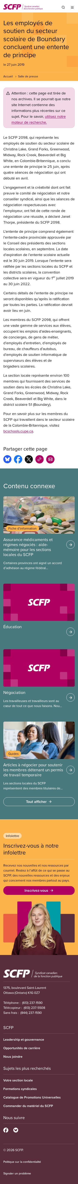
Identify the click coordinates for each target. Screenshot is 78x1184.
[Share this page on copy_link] (39, 460)
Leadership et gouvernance (23, 1039)
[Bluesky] (15, 1129)
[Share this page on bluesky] (7, 460)
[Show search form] (63, 7)
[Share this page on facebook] (18, 460)
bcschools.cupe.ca (18, 431)
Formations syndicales (20, 1088)
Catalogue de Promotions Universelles (32, 1097)
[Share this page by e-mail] (50, 460)
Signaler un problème (17, 1173)
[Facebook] (5, 1129)
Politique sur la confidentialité (22, 1162)
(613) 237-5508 (34, 1007)
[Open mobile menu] (72, 7)
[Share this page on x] (29, 460)
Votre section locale (18, 1080)
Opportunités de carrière (21, 1048)
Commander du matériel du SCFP (28, 1105)
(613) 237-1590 (32, 1002)
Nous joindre (12, 1056)
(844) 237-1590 (31, 1012)
